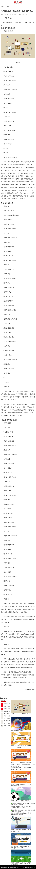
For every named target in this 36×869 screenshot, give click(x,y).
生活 (6, 6)
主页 (2, 6)
